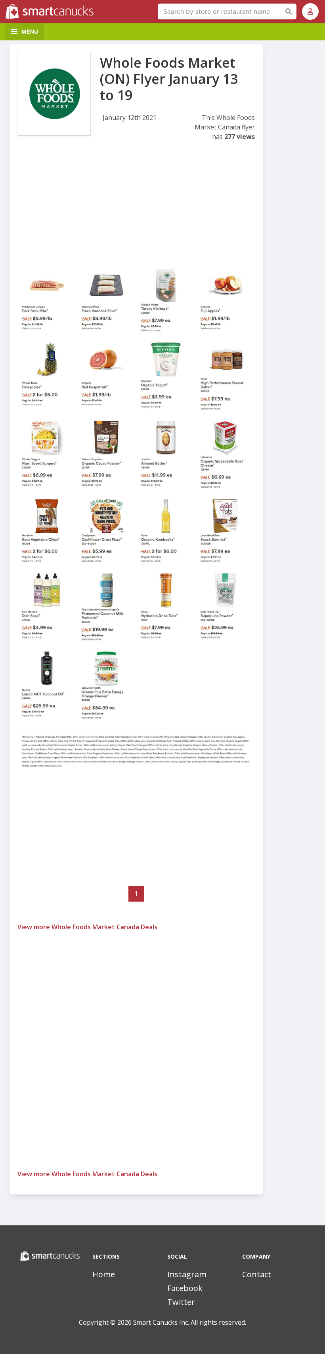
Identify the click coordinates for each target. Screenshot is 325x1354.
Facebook (185, 1288)
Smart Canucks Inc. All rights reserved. (189, 1322)
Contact (256, 1274)
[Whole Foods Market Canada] (53, 93)
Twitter (181, 1302)
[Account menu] (310, 11)
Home (103, 1274)
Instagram (186, 1274)
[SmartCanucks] (52, 11)
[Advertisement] (136, 208)
